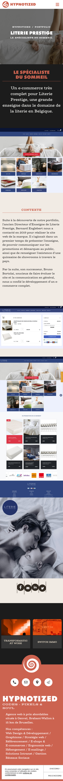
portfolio (43, 27)
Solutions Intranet (19, 754)
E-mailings (36, 750)
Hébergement (15, 750)
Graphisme (14, 737)
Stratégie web (34, 737)
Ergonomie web (39, 745)
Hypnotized (21, 27)
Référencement (17, 741)
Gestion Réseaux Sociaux (26, 756)
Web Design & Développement (27, 733)
